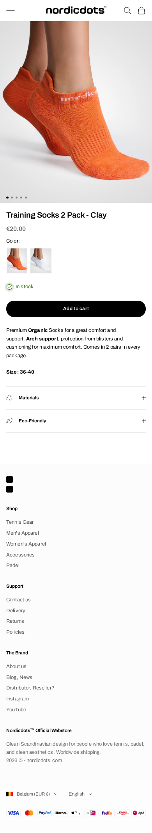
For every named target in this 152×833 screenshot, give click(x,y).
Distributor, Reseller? (30, 688)
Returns (15, 621)
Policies (15, 632)
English (77, 794)
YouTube (16, 709)
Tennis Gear (20, 522)
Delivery (15, 610)
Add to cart (76, 308)
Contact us (18, 600)
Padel (12, 565)
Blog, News (19, 677)
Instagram (17, 699)
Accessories (20, 555)
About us (16, 666)
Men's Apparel (22, 533)
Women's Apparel (26, 544)
